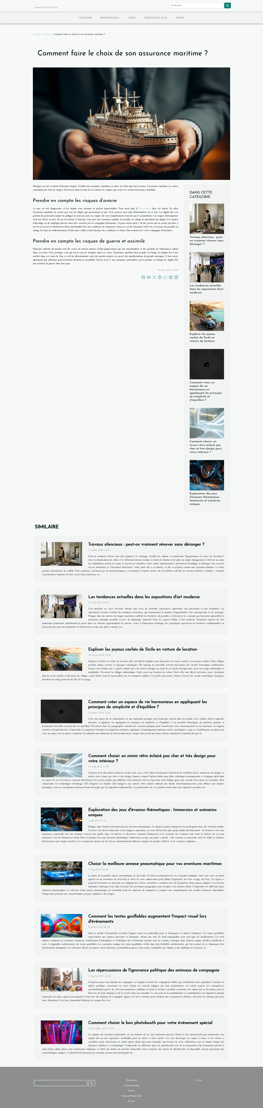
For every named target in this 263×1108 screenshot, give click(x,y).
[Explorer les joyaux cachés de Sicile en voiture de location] (207, 316)
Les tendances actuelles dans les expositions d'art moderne (206, 289)
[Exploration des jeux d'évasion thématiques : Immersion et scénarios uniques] (207, 475)
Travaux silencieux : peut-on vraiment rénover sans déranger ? (206, 241)
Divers (180, 18)
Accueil (36, 34)
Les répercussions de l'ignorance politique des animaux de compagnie (153, 970)
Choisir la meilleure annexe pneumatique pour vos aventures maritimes (155, 864)
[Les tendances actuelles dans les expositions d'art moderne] (207, 267)
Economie (85, 18)
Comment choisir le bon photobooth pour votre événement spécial (150, 1023)
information (144, 208)
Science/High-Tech (155, 18)
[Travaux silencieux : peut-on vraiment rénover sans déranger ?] (207, 218)
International (110, 18)
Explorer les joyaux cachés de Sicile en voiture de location (202, 338)
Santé (131, 18)
